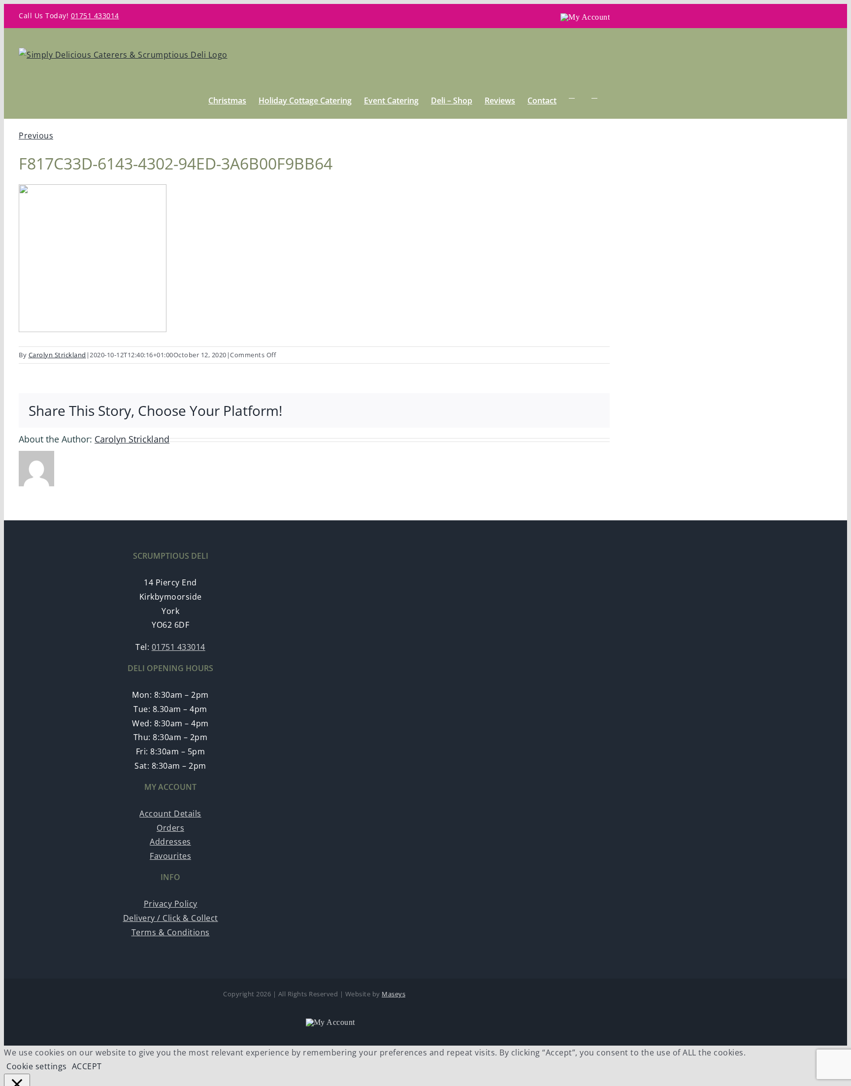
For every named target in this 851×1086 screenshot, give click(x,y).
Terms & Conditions (170, 932)
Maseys (393, 993)
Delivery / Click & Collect (170, 918)
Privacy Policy (170, 903)
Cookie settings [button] (36, 1066)
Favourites (170, 855)
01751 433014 (95, 15)
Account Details (170, 813)
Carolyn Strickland (57, 354)
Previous (36, 135)
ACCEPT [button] (87, 1066)
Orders (170, 827)
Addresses (170, 841)
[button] (594, 95)
